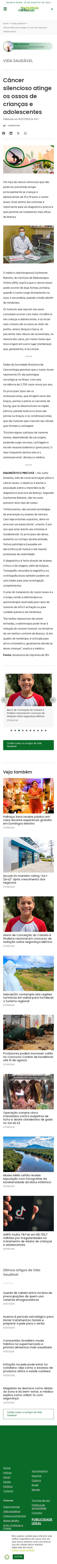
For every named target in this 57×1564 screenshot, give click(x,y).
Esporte (36, 1476)
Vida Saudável (18, 23)
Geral (6, 1477)
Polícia (7, 1473)
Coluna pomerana (14, 1516)
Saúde (7, 1482)
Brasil (35, 1485)
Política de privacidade (39, 1506)
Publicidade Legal (42, 1521)
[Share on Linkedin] (10, 133)
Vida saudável (11, 1511)
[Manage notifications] (7, 1557)
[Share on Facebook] (3, 133)
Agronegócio (40, 1471)
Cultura (36, 1480)
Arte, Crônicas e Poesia (13, 1527)
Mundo (36, 1489)
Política (8, 1486)
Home (7, 1468)
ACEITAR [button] (18, 1556)
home (6, 23)
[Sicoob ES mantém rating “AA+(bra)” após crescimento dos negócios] (28, 865)
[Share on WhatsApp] (25, 133)
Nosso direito (11, 1520)
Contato (37, 1513)
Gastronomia (11, 1507)
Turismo (8, 1491)
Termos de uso (41, 1500)
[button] (11, 730)
